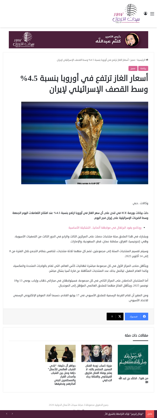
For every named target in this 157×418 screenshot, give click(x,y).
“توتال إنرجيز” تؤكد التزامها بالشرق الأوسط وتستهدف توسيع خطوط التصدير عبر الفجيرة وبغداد (95, 414)
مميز (132, 60)
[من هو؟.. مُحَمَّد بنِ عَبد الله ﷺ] (133, 360)
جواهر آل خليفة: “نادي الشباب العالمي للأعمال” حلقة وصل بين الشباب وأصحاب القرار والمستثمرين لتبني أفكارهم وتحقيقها (62, 375)
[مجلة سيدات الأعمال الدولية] (126, 14)
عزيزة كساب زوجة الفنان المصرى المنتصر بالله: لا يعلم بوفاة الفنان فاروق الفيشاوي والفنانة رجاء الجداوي (98, 373)
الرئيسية (141, 60)
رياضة (143, 68)
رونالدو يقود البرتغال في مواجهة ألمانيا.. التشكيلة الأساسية (105, 228)
